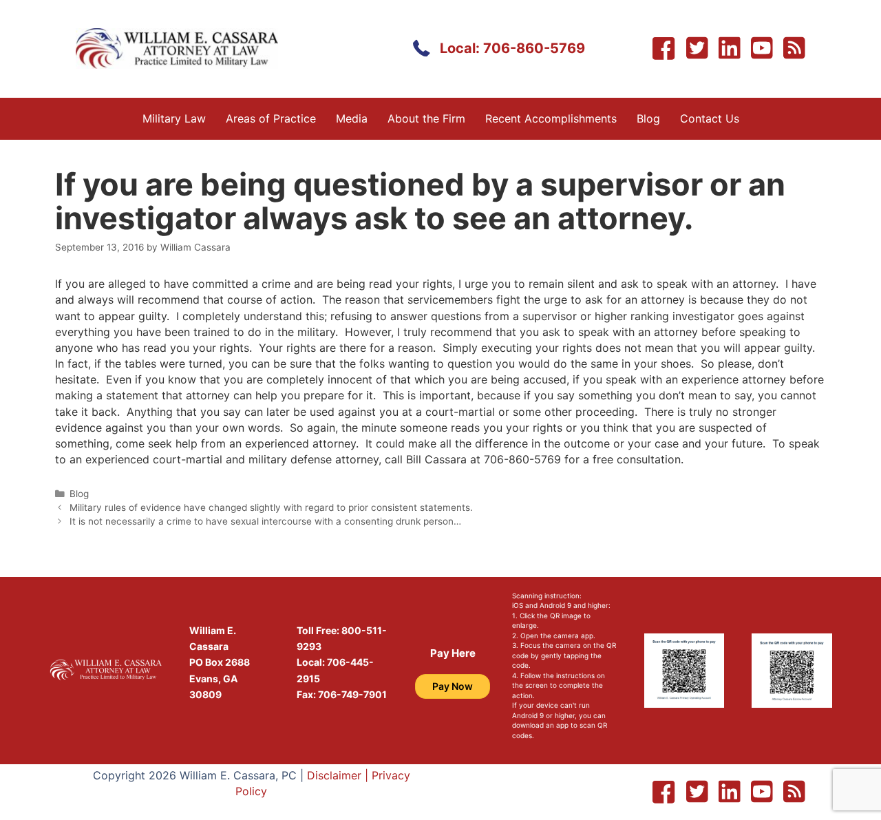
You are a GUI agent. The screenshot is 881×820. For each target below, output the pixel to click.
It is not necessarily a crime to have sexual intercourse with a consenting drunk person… (265, 521)
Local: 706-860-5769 (512, 48)
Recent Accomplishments (551, 118)
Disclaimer (334, 775)
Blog (648, 118)
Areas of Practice (271, 118)
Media (352, 118)
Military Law (174, 118)
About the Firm (426, 118)
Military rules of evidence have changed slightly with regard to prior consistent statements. (271, 507)
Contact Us (709, 118)
